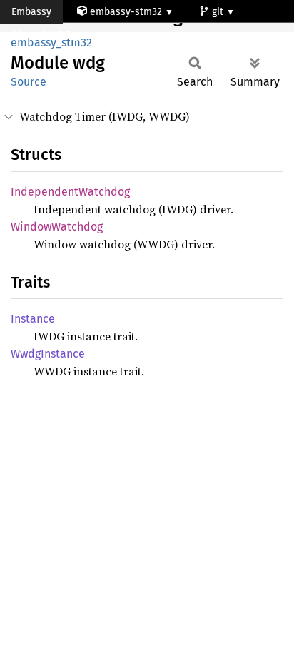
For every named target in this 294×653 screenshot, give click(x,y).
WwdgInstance (48, 353)
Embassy (31, 12)
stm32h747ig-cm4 (63, 35)
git (219, 12)
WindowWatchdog (57, 226)
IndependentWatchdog (70, 191)
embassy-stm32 (126, 12)
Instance (33, 318)
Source (28, 81)
